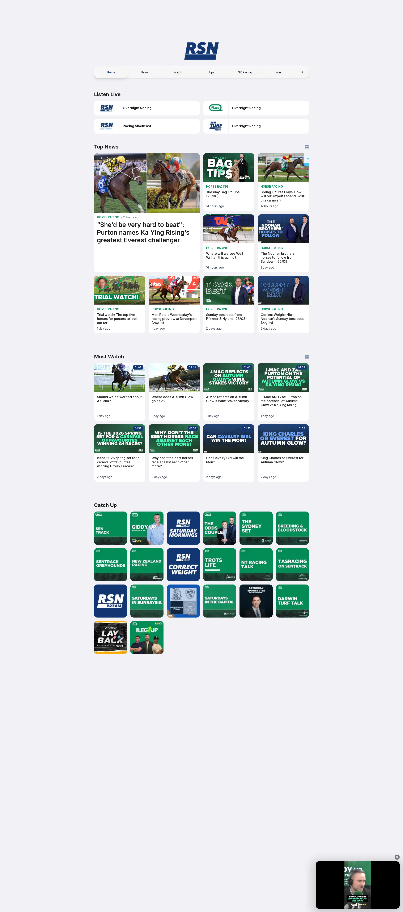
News (144, 72)
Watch (178, 72)
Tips (211, 72)
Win (278, 72)
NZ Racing (245, 72)
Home (111, 72)
